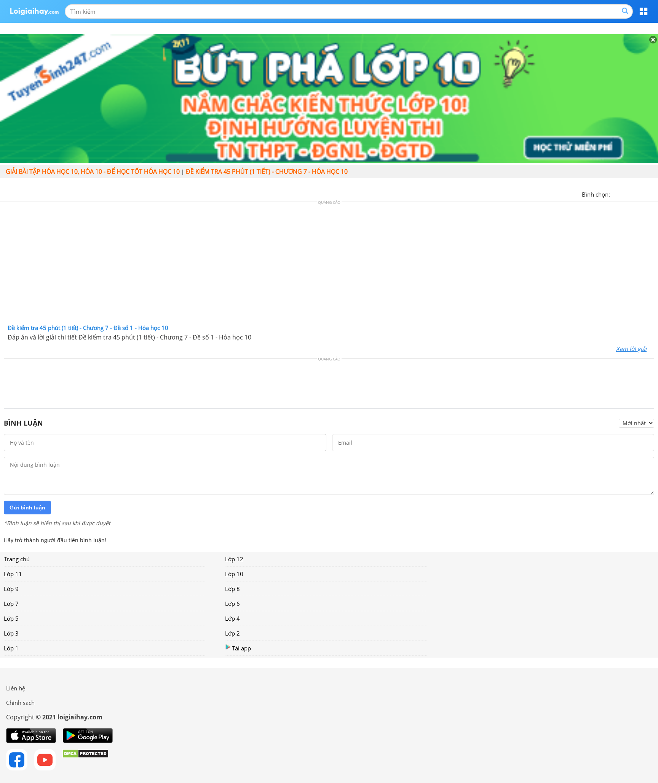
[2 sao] (625, 193)
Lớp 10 (234, 574)
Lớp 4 (232, 618)
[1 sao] (616, 193)
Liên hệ (15, 688)
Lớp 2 (232, 633)
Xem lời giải (631, 348)
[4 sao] (643, 193)
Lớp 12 (234, 559)
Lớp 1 (11, 648)
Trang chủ (17, 559)
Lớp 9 (11, 588)
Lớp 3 (11, 633)
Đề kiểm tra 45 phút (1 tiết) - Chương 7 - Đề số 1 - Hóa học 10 (88, 327)
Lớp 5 (11, 618)
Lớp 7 (11, 603)
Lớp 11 (13, 574)
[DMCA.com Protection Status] (85, 759)
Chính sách (20, 702)
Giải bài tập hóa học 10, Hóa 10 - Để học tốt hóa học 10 (93, 171)
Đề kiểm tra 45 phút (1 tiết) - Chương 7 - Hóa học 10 (267, 171)
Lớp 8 (232, 588)
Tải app (241, 648)
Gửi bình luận (27, 507)
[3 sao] (634, 193)
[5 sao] (652, 193)
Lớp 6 (232, 603)
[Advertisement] (329, 264)
